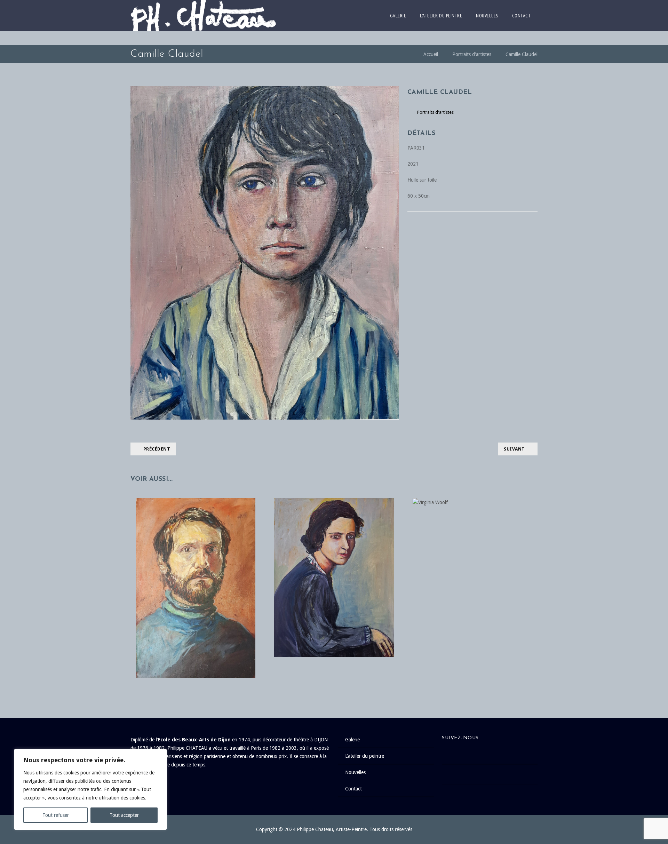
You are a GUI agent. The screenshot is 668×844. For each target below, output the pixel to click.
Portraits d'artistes (471, 54)
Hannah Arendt (334, 563)
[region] (90, 789)
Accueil (430, 54)
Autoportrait (196, 574)
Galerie (398, 16)
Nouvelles (487, 16)
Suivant (514, 449)
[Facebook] (493, 754)
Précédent (156, 449)
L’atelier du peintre (441, 16)
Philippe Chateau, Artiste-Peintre (332, 829)
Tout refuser (55, 815)
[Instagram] (493, 774)
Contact (521, 16)
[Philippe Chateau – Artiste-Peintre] (203, 15)
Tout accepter (124, 815)
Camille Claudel (522, 54)
